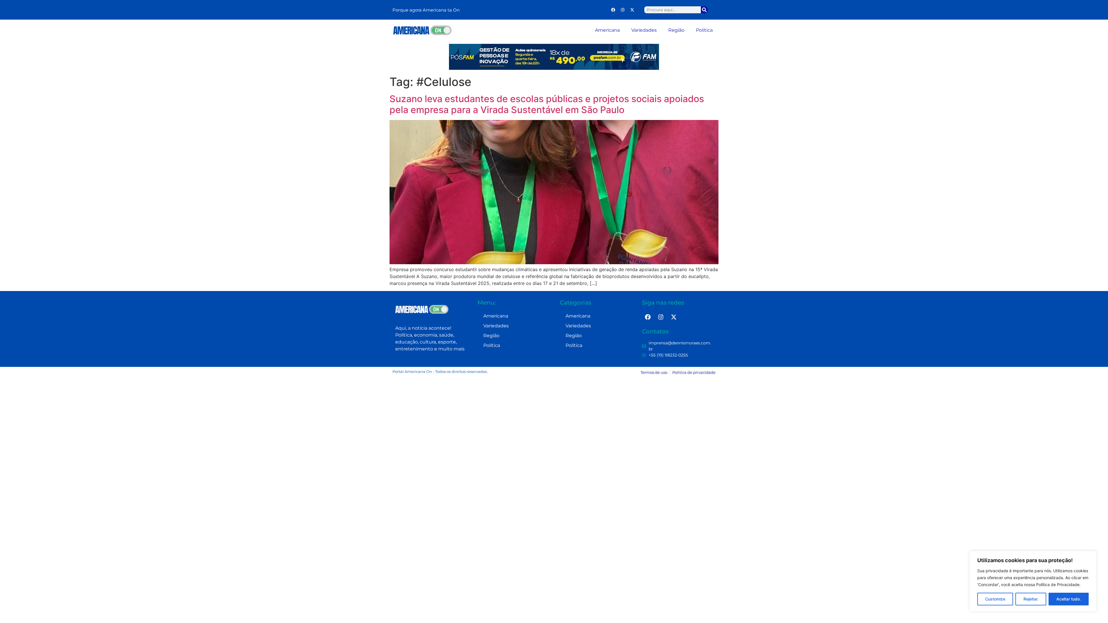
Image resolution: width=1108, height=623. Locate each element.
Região (676, 30)
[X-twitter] (632, 10)
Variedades (644, 30)
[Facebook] (613, 10)
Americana (607, 30)
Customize (995, 598)
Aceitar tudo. (1068, 598)
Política (704, 30)
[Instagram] (623, 10)
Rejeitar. (1030, 598)
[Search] (704, 9)
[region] (1032, 581)
